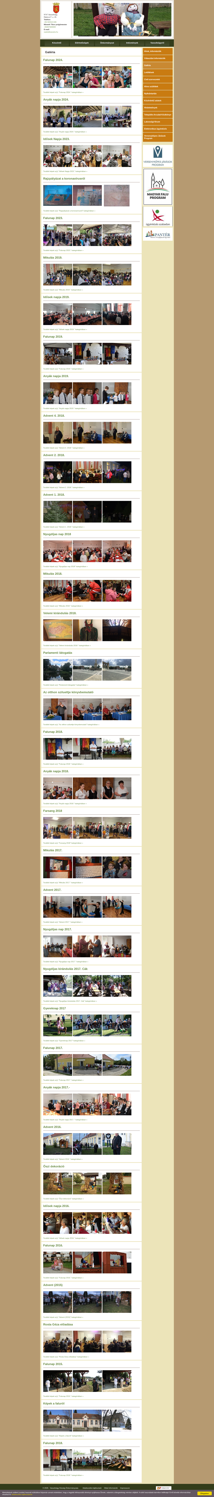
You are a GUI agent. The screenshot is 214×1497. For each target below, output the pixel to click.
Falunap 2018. (53, 731)
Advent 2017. (52, 889)
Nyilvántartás (150, 94)
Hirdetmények (150, 108)
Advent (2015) (53, 1285)
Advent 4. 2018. (54, 415)
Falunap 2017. (53, 1048)
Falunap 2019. (53, 336)
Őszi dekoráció (53, 1166)
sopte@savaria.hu (51, 32)
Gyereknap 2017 (54, 1008)
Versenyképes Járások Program (155, 137)
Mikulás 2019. (52, 257)
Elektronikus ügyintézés (155, 129)
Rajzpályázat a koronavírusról (64, 178)
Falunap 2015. (53, 1364)
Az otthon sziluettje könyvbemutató (68, 692)
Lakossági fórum (152, 122)
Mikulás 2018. (52, 573)
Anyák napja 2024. (56, 99)
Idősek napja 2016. (56, 1206)
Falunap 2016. (53, 1245)
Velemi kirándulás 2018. (60, 613)
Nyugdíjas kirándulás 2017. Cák (65, 969)
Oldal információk (111, 1488)
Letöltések (149, 72)
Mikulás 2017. (52, 850)
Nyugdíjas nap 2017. (57, 929)
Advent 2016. (52, 1127)
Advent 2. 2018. (54, 455)
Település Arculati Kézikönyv (157, 115)
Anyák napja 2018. (56, 771)
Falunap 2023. (53, 218)
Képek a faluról (54, 1403)
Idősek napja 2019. (56, 297)
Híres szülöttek (151, 86)
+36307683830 (50, 27)
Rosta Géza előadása (58, 1324)
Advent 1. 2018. (54, 494)
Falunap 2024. (53, 60)
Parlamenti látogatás (57, 652)
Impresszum (125, 1488)
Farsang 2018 (52, 810)
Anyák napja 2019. (56, 376)
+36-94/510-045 (50, 22)
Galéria (147, 65)
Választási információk (154, 58)
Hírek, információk (152, 51)
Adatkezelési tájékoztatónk (22, 1494)
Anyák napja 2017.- (56, 1087)
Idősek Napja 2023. (56, 139)
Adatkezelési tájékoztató (92, 1488)
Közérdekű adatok (152, 101)
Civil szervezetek (152, 79)
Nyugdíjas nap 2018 (57, 534)
